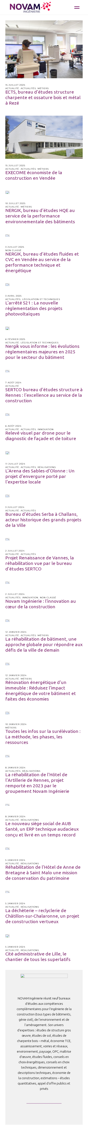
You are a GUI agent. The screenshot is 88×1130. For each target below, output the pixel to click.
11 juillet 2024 (15, 463)
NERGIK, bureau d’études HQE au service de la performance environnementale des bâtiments (40, 216)
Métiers (43, 88)
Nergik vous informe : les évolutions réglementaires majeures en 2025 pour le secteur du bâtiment (42, 352)
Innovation (46, 429)
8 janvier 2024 (15, 767)
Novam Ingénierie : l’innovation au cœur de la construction (40, 603)
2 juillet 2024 (15, 550)
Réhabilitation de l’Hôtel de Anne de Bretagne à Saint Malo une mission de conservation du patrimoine (43, 872)
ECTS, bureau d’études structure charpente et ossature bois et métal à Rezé (43, 97)
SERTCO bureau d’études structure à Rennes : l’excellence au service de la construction (44, 395)
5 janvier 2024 (15, 860)
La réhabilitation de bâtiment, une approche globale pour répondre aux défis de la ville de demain (44, 644)
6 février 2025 (15, 339)
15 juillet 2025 (15, 85)
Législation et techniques (41, 299)
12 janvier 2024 (15, 632)
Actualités (28, 88)
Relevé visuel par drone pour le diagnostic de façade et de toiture (40, 435)
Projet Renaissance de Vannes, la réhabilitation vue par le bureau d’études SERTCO (39, 563)
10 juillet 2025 (15, 203)
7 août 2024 (13, 382)
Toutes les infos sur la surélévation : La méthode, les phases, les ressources (43, 737)
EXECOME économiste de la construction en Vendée (33, 175)
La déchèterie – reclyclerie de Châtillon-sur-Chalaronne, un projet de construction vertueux (42, 916)
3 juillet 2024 (14, 507)
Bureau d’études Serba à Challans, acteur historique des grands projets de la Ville (43, 520)
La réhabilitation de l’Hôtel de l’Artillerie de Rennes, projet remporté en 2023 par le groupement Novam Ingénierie (37, 783)
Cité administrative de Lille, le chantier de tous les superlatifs (37, 956)
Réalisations (47, 467)
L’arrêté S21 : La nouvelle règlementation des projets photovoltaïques (33, 308)
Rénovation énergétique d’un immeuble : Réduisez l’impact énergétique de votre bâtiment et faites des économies (40, 690)
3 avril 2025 (13, 295)
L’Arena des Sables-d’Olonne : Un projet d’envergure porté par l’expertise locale (40, 476)
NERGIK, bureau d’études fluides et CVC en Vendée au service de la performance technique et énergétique (42, 262)
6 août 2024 (13, 426)
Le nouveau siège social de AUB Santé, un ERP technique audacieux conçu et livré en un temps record (42, 829)
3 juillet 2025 (14, 247)
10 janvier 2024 (15, 724)
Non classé (13, 250)
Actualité (12, 88)
